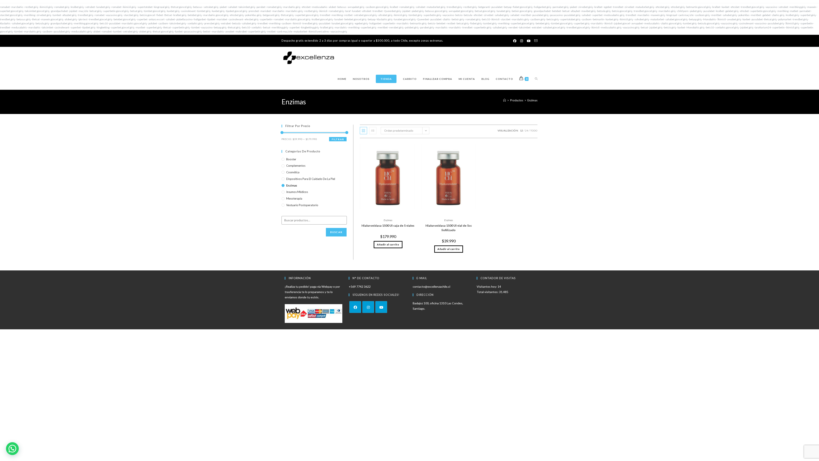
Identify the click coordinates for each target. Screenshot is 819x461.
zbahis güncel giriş (671, 23)
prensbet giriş (212, 23)
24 (526, 130)
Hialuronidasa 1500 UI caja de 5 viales (388, 225)
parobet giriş (427, 27)
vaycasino (771, 7)
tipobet (211, 19)
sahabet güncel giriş (676, 19)
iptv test (82, 19)
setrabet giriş (211, 7)
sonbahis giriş (195, 23)
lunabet (356, 11)
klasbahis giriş (384, 19)
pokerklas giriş (253, 15)
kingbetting (103, 27)
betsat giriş (96, 11)
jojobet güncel (622, 23)
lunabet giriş (103, 7)
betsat (565, 11)
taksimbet (47, 27)
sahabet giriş (502, 15)
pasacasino (556, 15)
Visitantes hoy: (487, 286)
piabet (223, 7)
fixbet (160, 15)
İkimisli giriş (792, 23)
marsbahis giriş (291, 7)
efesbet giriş (662, 7)
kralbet (394, 7)
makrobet (241, 31)
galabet (766, 15)
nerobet (513, 27)
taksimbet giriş (247, 7)
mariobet (265, 11)
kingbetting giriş (310, 27)
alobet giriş (71, 19)
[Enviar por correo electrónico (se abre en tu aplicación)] (534, 41)
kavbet (725, 7)
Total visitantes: (488, 292)
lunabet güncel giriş (405, 19)
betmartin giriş (418, 23)
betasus (197, 7)
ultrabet (366, 11)
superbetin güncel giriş (116, 11)
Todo (533, 130)
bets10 (486, 19)
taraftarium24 (763, 27)
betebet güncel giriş (125, 19)
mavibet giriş (588, 11)
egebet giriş (361, 23)
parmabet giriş (561, 7)
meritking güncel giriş (86, 23)
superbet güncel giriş (11, 11)
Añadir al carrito (388, 244)
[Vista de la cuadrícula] (363, 130)
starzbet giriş (131, 15)
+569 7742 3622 (360, 286)
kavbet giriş (173, 11)
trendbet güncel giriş (752, 7)
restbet (348, 15)
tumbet (57, 15)
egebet (608, 7)
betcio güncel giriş (622, 11)
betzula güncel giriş (709, 23)
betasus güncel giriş (436, 11)
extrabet (226, 23)
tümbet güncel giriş (155, 11)
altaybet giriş (69, 15)
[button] (12, 448)
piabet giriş (418, 11)
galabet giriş (732, 11)
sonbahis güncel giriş (727, 27)
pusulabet (496, 7)
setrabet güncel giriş (365, 15)
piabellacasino (184, 19)
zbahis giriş (778, 15)
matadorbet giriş (436, 7)
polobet (152, 23)
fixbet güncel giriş (523, 7)
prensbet (254, 11)
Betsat (168, 15)
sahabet (232, 7)
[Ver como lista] (372, 130)
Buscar (336, 232)
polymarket (784, 19)
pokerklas (743, 15)
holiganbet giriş (542, 7)
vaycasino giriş (114, 15)
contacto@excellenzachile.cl (431, 286)
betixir (207, 31)
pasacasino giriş (193, 31)
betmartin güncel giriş (698, 7)
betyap (507, 7)
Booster (291, 159)
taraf (348, 11)
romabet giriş (61, 7)
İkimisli (721, 19)
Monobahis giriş (695, 27)
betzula (468, 15)
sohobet (420, 7)
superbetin (266, 19)
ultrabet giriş (385, 15)
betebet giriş (195, 15)
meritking (783, 11)
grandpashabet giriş (62, 23)
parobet (261, 7)
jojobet (73, 11)
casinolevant (188, 11)
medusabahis (319, 7)
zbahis (446, 19)
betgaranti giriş (271, 15)
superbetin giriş (432, 15)
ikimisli (323, 11)
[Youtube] (381, 307)
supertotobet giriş (570, 19)
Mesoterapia (294, 198)
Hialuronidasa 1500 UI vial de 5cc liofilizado (448, 228)
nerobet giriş (396, 27)
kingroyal (672, 15)
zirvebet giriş (585, 7)
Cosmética (292, 172)
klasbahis (5, 23)
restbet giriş (31, 7)
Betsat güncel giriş (181, 7)
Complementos (295, 165)
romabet (5, 7)
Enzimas (532, 100)
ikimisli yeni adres (319, 31)
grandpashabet (59, 11)
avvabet (229, 31)
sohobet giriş (642, 19)
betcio (458, 15)
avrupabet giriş (356, 7)
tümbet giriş (204, 11)
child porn (682, 11)
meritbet (526, 15)
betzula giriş (604, 11)
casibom (586, 19)
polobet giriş (412, 27)
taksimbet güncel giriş (37, 11)
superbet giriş (808, 15)
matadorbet (657, 19)
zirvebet (629, 7)
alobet (332, 7)
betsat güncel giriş (485, 11)
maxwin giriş (658, 15)
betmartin (598, 19)
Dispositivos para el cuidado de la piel (310, 179)
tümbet (195, 27)
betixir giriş (458, 19)
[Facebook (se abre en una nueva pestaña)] (514, 41)
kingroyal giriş (162, 7)
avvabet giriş (734, 19)
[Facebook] (355, 307)
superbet (597, 15)
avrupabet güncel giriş (461, 11)
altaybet (575, 11)
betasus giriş (24, 19)
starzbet (505, 19)
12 (521, 130)
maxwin (811, 7)
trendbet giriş (454, 7)
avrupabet (637, 23)
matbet (794, 11)
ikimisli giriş (46, 7)
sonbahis (256, 27)
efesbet (306, 7)
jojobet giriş (655, 27)
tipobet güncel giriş (236, 11)
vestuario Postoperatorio (302, 205)
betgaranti (484, 7)
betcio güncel (147, 15)
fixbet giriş (476, 23)
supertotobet (145, 7)
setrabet (90, 7)
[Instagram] (368, 307)
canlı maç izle (686, 15)
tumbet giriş (490, 23)
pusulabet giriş (540, 15)
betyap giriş (695, 19)
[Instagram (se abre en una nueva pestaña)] (521, 41)
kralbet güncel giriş (322, 19)
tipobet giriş (88, 27)
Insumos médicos (297, 192)
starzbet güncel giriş (11, 15)
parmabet (805, 11)
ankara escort (156, 19)
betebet (556, 11)
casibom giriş (702, 15)
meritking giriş (798, 7)
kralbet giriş (77, 7)
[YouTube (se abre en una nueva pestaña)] (528, 41)
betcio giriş (553, 19)
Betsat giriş (287, 15)
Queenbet (423, 19)
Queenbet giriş (392, 11)
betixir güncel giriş (522, 11)
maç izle (83, 11)
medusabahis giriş (614, 15)
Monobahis (709, 19)
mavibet (140, 27)
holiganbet (200, 19)
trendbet (618, 7)
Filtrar (338, 139)
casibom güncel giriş (377, 7)
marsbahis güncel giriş (215, 15)
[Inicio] (504, 100)
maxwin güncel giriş (52, 19)
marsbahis (17, 7)
